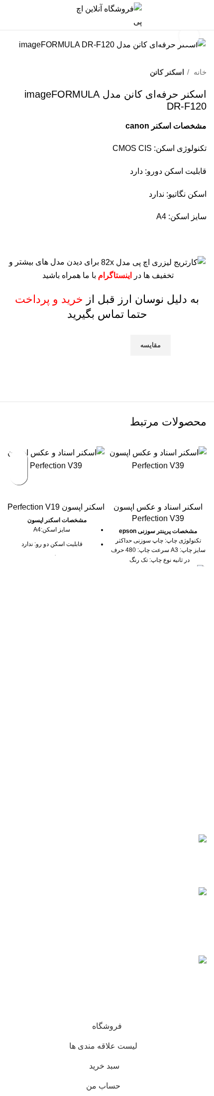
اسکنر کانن (167, 72)
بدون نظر (29, 866)
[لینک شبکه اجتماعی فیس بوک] (198, 362)
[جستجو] (31, 15)
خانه (199, 72)
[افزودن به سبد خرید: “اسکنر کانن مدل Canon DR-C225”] (18, 476)
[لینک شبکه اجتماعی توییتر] (187, 362)
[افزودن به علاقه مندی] (18, 458)
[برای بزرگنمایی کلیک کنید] (189, 36)
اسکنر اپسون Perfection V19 (56, 507)
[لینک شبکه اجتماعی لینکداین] (164, 362)
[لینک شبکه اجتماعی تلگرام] (152, 362)
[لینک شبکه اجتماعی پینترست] (175, 362)
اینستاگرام (115, 275)
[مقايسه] (158, 484)
